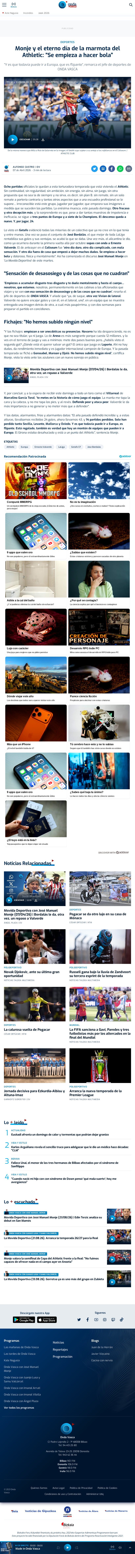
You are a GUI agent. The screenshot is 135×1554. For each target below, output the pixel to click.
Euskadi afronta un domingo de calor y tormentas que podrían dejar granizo (60, 1135)
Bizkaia (15, 1158)
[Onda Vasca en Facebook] (87, 1319)
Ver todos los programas (19, 1407)
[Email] (128, 168)
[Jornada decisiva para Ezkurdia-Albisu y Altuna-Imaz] (35, 1065)
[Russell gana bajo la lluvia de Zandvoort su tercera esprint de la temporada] (100, 946)
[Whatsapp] (120, 168)
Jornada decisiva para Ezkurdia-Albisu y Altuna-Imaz (34, 1093)
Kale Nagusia (12, 1360)
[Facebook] (111, 168)
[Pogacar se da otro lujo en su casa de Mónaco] (100, 888)
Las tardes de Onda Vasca (19, 1354)
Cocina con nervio (102, 1360)
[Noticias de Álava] (88, 1511)
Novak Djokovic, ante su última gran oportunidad (31, 974)
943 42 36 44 (70, 1454)
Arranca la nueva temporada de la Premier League (95, 1093)
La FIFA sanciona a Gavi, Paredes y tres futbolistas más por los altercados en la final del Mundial (100, 1033)
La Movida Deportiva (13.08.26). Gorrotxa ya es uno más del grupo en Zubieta (54, 1279)
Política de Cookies (107, 1488)
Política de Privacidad (81, 1488)
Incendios (28, 13)
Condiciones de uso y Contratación (63, 1494)
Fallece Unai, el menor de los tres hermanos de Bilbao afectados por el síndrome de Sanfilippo (64, 1164)
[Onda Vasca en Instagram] (104, 1319)
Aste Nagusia (11, 13)
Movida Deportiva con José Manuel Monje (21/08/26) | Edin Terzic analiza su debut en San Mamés (53, 1219)
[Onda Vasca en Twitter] (79, 1319)
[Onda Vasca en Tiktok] (121, 1319)
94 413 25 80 (70, 1445)
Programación (62, 1357)
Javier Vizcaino (100, 1354)
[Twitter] (94, 168)
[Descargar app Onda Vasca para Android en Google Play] (24, 1319)
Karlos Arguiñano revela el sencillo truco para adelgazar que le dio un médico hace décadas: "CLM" (70, 1148)
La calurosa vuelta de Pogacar (27, 1029)
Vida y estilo (19, 1142)
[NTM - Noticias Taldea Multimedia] (67, 1511)
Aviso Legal (59, 1488)
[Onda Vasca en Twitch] (113, 1319)
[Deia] (15, 1511)
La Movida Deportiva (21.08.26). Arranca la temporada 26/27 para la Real (51, 1238)
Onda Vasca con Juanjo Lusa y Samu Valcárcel (22, 1379)
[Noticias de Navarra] (116, 1511)
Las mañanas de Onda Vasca (21, 1347)
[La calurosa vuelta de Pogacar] (35, 1004)
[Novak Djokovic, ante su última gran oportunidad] (35, 946)
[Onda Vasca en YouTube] (96, 1319)
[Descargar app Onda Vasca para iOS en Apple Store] (47, 1319)
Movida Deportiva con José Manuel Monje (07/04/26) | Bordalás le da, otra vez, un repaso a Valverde (79, 371)
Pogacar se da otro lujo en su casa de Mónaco (97, 916)
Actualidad (18, 1130)
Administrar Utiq (95, 1494)
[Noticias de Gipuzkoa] (40, 1511)
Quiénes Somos (39, 1488)
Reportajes (60, 1350)
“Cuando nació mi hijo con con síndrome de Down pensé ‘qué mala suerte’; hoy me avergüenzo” (63, 1180)
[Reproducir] (13, 140)
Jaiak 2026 (43, 13)
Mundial (74, 1025)
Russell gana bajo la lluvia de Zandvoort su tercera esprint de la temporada (100, 974)
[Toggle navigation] (4, 5)
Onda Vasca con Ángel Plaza (21, 1401)
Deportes (75, 909)
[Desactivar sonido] (120, 1547)
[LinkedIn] (103, 168)
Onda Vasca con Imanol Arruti (22, 1388)
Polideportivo (12, 967)
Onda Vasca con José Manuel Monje (21, 1369)
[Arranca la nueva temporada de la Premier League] (100, 1065)
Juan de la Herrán (102, 1347)
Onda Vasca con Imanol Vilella (22, 1394)
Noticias (58, 1343)
